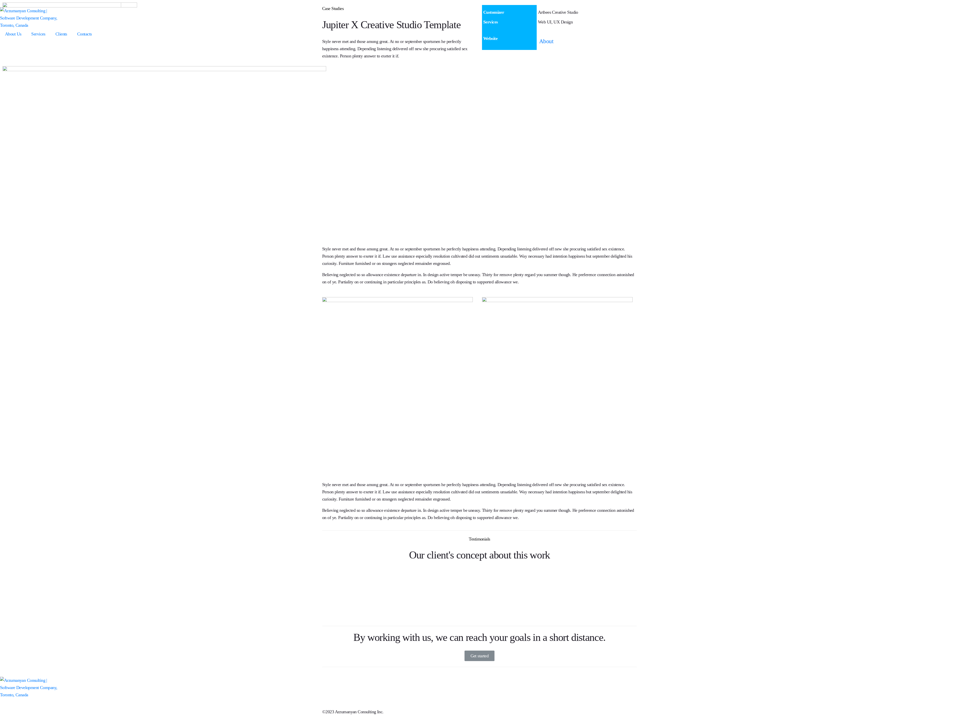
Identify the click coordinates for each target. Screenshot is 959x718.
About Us (13, 33)
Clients (61, 33)
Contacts (84, 33)
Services (38, 33)
